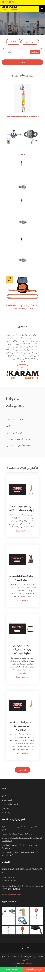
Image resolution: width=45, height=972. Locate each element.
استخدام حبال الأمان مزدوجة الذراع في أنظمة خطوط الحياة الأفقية (22, 839)
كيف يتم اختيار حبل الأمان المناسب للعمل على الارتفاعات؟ (19, 846)
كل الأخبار (22, 770)
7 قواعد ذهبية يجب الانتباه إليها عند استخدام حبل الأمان (20, 828)
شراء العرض (30, 42)
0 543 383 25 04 (9, 880)
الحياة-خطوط (7, 800)
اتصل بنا (13, 42)
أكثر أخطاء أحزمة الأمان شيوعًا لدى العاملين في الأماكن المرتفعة (20, 853)
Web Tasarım (26, 964)
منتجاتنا (22, 62)
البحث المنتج (35, 52)
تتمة (22, 367)
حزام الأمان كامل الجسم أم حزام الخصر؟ (17, 834)
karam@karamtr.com (11, 894)
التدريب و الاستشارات (10, 804)
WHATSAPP (11, 969)
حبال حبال (5, 808)
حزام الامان (6, 795)
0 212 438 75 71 (8, 877)
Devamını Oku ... (22, 531)
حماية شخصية (7, 813)
